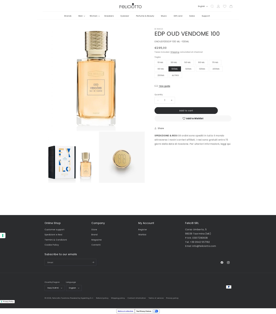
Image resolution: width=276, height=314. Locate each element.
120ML (190, 69)
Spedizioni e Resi (53, 234)
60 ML (203, 63)
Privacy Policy (8, 301)
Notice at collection (125, 311)
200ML (218, 69)
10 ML (162, 63)
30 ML (175, 63)
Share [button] (161, 128)
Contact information (137, 298)
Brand (94, 234)
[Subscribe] (93, 262)
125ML (203, 69)
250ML (162, 76)
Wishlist (142, 234)
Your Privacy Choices (143, 311)
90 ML (162, 69)
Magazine (96, 239)
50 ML (189, 63)
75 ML (216, 63)
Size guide (164, 86)
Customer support (55, 229)
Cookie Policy (52, 244)
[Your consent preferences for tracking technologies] (2, 235)
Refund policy (102, 298)
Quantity (159, 94)
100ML (174, 68)
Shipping (174, 52)
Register (142, 229)
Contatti (96, 244)
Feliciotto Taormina (61, 298)
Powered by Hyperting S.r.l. (82, 298)
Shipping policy (118, 298)
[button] (80, 16)
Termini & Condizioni (56, 239)
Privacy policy (172, 298)
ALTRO (177, 76)
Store (94, 229)
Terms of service (155, 298)
